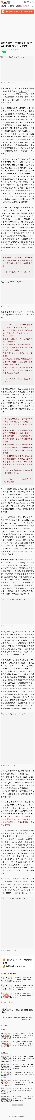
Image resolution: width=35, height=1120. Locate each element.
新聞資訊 (19, 6)
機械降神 (10, 122)
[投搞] (25, 2)
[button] (33, 2)
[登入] (30, 2)
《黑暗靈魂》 (6, 836)
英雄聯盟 (10, 12)
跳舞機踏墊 (24, 853)
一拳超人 (4, 1002)
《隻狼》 (7, 842)
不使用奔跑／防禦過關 (10, 847)
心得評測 (11, 6)
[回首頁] (6, 2)
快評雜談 (26, 6)
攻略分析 (4, 6)
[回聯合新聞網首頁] (2, 2)
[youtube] (28, 2)
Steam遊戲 (26, 12)
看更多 (17, 1105)
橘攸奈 (18, 12)
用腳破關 (12, 853)
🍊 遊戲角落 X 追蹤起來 (14, 966)
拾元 (12, 1002)
